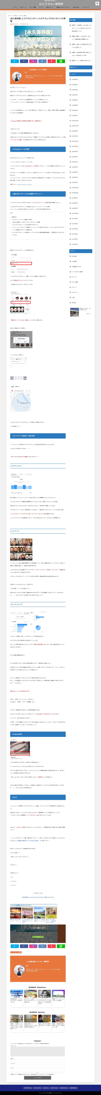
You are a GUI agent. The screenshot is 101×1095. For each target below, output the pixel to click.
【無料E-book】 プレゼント (63, 7)
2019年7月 (75, 162)
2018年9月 (75, 198)
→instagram (13, 881)
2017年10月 (75, 213)
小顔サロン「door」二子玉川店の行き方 (85, 309)
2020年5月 (75, 151)
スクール (41, 7)
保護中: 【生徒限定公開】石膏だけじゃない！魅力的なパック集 (58, 1025)
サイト (12, 1068)
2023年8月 (75, 105)
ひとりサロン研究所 (51, 4)
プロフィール (23, 7)
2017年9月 (75, 218)
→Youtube (13, 885)
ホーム (15, 7)
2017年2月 (75, 244)
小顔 (73, 297)
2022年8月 (75, 131)
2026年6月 (75, 84)
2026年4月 (75, 89)
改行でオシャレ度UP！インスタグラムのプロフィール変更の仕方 (30, 1001)
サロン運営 (75, 282)
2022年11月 (75, 125)
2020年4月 (75, 156)
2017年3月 (75, 239)
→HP (11, 877)
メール (13, 1063)
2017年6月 (75, 223)
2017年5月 (75, 229)
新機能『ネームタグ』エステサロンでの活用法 (58, 1000)
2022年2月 (75, 136)
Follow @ (38, 932)
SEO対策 (74, 256)
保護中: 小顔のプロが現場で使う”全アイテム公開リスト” (44, 1025)
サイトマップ (85, 7)
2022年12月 (75, 120)
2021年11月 (75, 146)
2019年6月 (75, 167)
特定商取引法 (73, 1087)
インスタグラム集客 (16, 952)
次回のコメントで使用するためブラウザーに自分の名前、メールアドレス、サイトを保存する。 (33, 1074)
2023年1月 (75, 115)
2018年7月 (75, 208)
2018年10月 (75, 192)
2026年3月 (75, 95)
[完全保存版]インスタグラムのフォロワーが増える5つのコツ (38, 897)
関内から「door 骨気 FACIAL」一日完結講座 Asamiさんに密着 (51, 921)
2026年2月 (75, 100)
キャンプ (74, 277)
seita (17, 81)
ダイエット (75, 292)
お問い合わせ (76, 7)
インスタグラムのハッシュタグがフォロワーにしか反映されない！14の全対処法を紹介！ (44, 1001)
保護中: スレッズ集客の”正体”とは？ (81, 60)
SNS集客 (74, 261)
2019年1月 (75, 182)
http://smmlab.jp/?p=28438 (24, 184)
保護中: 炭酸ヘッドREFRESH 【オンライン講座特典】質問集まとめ (30, 1025)
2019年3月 (75, 177)
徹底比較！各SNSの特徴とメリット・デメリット (15, 920)
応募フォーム (49, 7)
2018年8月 (75, 203)
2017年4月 (75, 234)
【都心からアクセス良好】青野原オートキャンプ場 (39, 920)
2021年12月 (75, 141)
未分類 (73, 302)
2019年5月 (75, 172)
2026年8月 (75, 79)
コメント (13, 1045)
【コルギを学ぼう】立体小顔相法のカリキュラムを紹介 (27, 921)
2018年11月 (75, 187)
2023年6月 (75, 110)
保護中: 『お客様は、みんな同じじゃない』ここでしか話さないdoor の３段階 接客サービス (17, 1026)
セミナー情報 (32, 7)
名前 (12, 1058)
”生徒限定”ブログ (76, 266)
